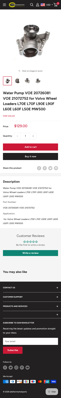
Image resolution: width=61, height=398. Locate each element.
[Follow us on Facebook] (5, 367)
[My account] (37, 4)
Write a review (30, 253)
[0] (55, 5)
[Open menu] (4, 5)
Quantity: (7, 136)
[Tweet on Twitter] (50, 168)
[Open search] (31, 4)
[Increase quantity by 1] (33, 136)
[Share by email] (56, 168)
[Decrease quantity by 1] (17, 136)
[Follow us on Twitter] (11, 367)
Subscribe (12, 350)
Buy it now (30, 156)
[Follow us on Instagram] (16, 367)
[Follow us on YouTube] (27, 367)
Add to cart (31, 147)
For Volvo (9, 116)
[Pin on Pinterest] (45, 168)
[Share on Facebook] (39, 168)
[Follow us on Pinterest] (22, 367)
